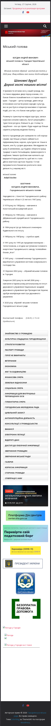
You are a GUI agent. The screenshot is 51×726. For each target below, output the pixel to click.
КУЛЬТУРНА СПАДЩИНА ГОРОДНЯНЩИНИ (25, 339)
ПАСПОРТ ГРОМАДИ (14, 350)
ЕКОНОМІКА (10, 366)
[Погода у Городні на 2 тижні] (18, 645)
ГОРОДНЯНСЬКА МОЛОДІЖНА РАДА (22, 407)
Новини (9, 491)
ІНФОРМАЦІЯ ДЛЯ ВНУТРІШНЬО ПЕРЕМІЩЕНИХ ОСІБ (20, 395)
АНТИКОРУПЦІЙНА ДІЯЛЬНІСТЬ (20, 418)
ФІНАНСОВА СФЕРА (14, 377)
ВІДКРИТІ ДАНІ (12, 440)
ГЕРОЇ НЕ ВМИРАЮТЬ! (15, 355)
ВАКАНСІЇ (9, 429)
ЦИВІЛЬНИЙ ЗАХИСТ (15, 412)
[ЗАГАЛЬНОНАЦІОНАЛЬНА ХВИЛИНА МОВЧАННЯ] (25, 487)
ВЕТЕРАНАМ (10, 361)
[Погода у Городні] (11, 627)
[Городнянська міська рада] (25, 31)
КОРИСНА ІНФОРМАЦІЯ (16, 467)
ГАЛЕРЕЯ (9, 462)
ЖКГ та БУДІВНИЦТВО (15, 371)
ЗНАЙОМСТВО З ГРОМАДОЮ (18, 333)
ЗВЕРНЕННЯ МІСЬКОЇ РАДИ (18, 456)
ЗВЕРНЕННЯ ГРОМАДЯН (16, 451)
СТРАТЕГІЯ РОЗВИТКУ (15, 344)
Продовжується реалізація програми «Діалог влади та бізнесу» (28, 9)
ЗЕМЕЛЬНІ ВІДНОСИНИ (16, 382)
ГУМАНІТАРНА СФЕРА (15, 402)
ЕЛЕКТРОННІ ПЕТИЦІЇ (15, 434)
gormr (20, 503)
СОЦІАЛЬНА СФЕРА (14, 388)
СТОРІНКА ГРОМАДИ (15, 473)
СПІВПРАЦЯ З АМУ (13, 478)
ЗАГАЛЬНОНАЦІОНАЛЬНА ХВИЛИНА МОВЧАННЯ (23, 497)
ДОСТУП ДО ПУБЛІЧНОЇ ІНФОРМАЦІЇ (22, 445)
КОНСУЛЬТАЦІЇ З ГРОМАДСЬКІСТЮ (21, 423)
